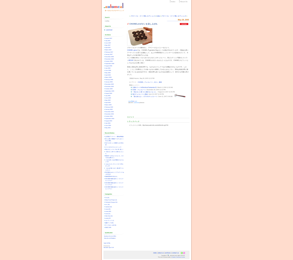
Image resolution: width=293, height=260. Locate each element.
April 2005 (108, 102)
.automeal (136, 102)
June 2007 (108, 43)
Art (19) (107, 197)
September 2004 (109, 118)
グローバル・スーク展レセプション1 (143, 16)
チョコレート (149, 82)
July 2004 (107, 123)
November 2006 (109, 59)
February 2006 (109, 79)
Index (173, 2)
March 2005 (108, 104)
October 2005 (109, 88)
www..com (132, 101)
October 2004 (109, 116)
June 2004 (108, 125)
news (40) (107, 209)
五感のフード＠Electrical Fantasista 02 (145, 87)
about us (161, 253)
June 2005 (108, 98)
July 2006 (107, 68)
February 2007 (109, 52)
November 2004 (109, 114)
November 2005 (109, 86)
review (184, 24)
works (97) (108, 218)
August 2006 (108, 65)
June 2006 (108, 70)
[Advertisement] (154, 109)
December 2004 (109, 111)
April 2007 (108, 47)
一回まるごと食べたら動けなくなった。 (145, 92)
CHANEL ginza (132, 50)
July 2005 (107, 95)
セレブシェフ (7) (109, 220)
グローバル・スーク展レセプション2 (173, 16)
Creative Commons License (178, 257)
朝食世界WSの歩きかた (111, 176)
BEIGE (131, 60)
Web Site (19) (109, 216)
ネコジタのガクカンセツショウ (113, 147)
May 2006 (108, 72)
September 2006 (109, 63)
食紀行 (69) (108, 227)
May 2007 (108, 45)
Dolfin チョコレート (139, 89)
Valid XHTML (107, 243)
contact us (175, 253)
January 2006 (109, 82)
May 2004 (108, 127)
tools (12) (107, 213)
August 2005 (108, 93)
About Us (183, 2)
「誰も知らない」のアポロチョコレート (145, 96)
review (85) (108, 211)
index (158, 16)
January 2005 (109, 109)
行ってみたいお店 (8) (110, 225)
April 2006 (108, 75)
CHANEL (141, 82)
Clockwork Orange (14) (111, 202)
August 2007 (108, 38)
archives (168, 253)
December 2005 (109, 84)
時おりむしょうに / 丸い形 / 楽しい (114, 149)
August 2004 (108, 120)
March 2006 (108, 77)
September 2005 (109, 91)
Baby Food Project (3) (111, 200)
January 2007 (109, 54)
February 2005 (109, 107)
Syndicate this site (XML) (110, 236)
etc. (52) (107, 204)
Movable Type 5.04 (109, 247)
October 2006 (109, 61)
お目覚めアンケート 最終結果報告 (114, 136)
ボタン (156, 82)
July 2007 (107, 40)
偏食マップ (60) (109, 222)
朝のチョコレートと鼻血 (140, 94)
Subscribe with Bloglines (110, 238)
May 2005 (108, 100)
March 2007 (108, 49)
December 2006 (109, 56)
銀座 (160, 82)
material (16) (108, 206)
